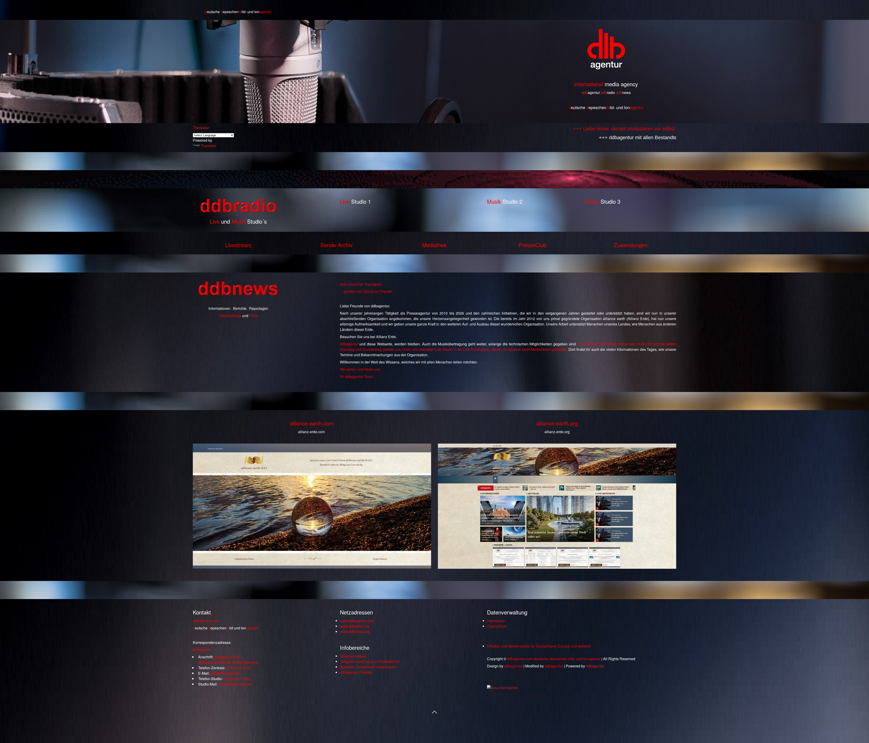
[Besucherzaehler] (502, 687)
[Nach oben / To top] (434, 711)
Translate (208, 145)
